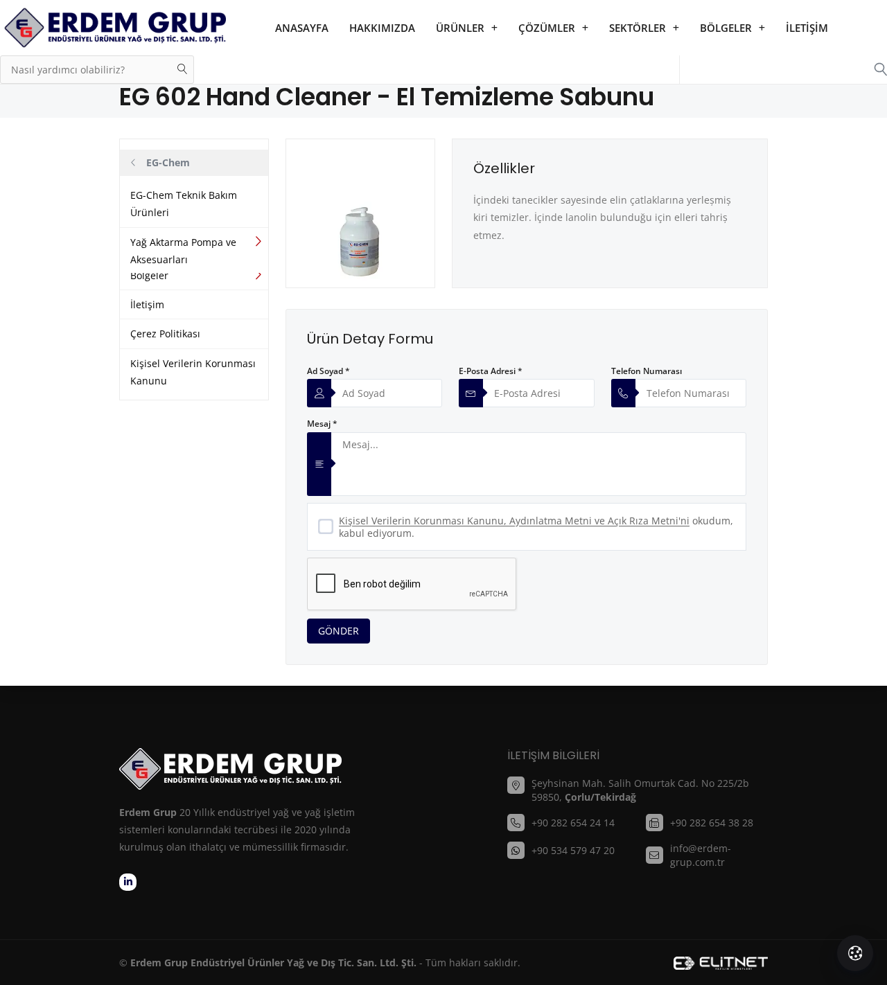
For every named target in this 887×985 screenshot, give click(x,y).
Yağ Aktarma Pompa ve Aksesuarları (183, 251)
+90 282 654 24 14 (573, 822)
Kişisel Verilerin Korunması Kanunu (193, 372)
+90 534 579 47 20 (573, 850)
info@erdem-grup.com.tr (700, 855)
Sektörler (637, 28)
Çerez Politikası (165, 333)
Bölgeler (726, 28)
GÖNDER (338, 630)
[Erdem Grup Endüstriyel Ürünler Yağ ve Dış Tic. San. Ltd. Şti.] (114, 27)
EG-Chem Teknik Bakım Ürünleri (183, 203)
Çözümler (546, 28)
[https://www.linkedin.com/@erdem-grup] (128, 882)
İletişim (807, 28)
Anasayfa (301, 28)
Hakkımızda (382, 28)
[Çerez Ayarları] (855, 953)
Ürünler (460, 28)
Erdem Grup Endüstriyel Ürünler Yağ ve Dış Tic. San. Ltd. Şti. (273, 962)
